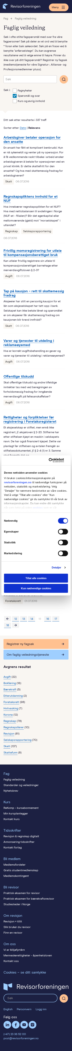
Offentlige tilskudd (18, 376)
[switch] (63, 531)
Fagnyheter (25, 90)
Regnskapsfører (13, 727)
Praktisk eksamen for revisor (21, 893)
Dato (23, 127)
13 (23, 618)
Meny (55, 7)
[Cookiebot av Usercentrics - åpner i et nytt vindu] (52, 460)
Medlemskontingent (16, 876)
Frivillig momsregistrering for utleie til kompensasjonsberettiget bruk (32, 252)
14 (31, 618)
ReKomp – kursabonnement (21, 808)
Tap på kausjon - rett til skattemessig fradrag (33, 293)
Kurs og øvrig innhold (31, 101)
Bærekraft (9, 689)
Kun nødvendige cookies (36, 588)
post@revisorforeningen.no (21, 1038)
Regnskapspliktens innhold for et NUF (30, 198)
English (8, 1009)
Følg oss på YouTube (24, 1025)
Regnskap (11, 231)
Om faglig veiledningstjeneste (28, 655)
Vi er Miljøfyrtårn (14, 949)
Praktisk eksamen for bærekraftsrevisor (28, 898)
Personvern (24, 1009)
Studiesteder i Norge (16, 904)
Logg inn (41, 1009)
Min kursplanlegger (15, 813)
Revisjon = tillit (12, 921)
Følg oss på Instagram (32, 1025)
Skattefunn (10, 752)
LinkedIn (7, 1025)
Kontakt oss (11, 961)
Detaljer (56, 567)
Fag (5, 18)
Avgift (9, 276)
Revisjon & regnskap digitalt (21, 836)
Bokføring (9, 683)
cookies (38, 507)
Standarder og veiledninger (21, 785)
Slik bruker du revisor (17, 927)
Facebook (16, 1025)
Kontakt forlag (12, 847)
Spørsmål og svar (29, 95)
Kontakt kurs (11, 819)
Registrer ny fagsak (20, 644)
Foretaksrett (13, 601)
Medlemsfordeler (14, 864)
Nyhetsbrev (10, 790)
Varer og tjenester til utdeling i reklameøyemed (28, 343)
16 (47, 618)
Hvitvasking (10, 708)
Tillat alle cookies (36, 578)
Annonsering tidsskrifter (18, 842)
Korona (8, 714)
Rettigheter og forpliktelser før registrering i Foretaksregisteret (29, 419)
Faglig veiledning (25, 18)
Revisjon (8, 733)
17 (56, 618)
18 (7, 625)
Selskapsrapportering (37, 231)
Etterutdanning (13, 695)
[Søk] (30, 79)
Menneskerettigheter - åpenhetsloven (27, 955)
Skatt (8, 181)
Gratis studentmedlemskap (20, 870)
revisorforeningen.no (17, 482)
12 (15, 618)
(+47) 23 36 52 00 (14, 1034)
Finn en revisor (12, 932)
